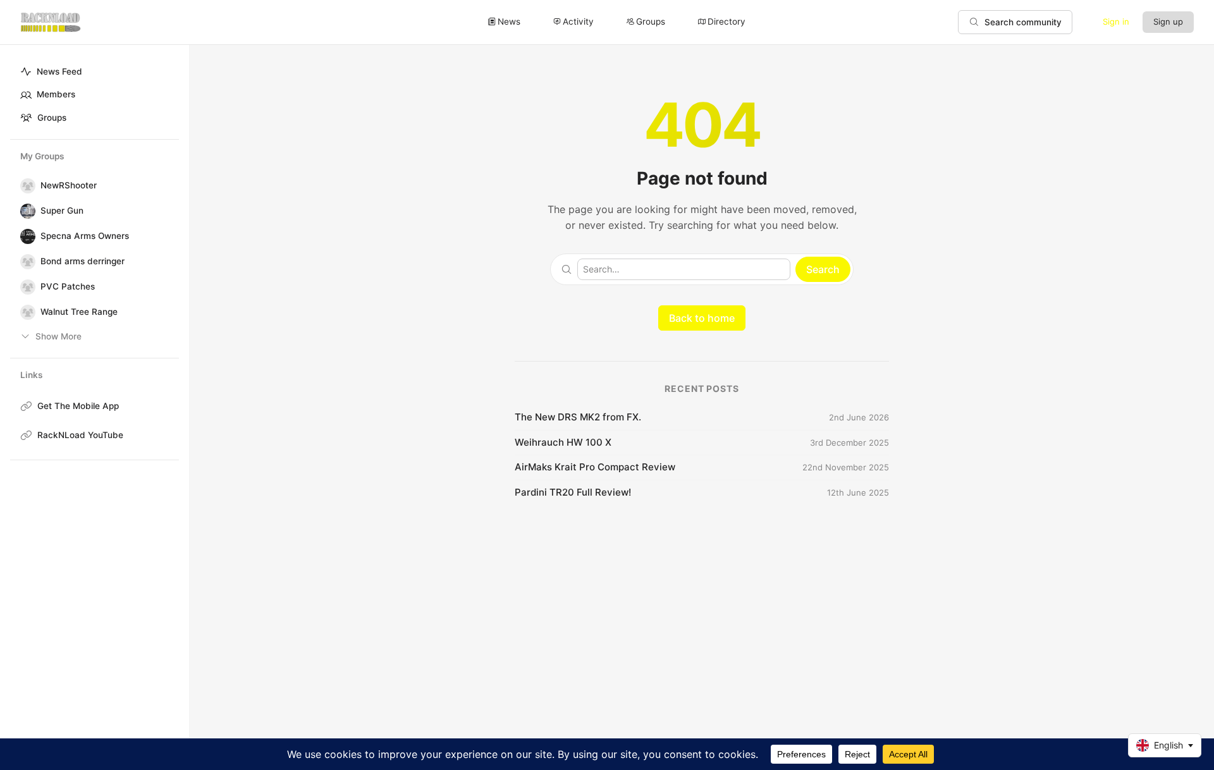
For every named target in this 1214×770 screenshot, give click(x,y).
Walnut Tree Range (79, 312)
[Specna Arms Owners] (25, 236)
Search (823, 269)
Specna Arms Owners (84, 236)
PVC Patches (67, 286)
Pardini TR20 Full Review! (573, 492)
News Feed (59, 71)
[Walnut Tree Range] (25, 312)
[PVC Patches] (25, 287)
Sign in (1116, 21)
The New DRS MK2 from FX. (578, 417)
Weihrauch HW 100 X (563, 442)
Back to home (702, 318)
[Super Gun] (25, 211)
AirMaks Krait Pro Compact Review (595, 467)
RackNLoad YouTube (80, 435)
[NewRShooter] (25, 186)
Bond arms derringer (82, 261)
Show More (58, 336)
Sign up (1168, 21)
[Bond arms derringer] (25, 261)
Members (56, 94)
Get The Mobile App (78, 406)
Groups (51, 118)
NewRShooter (68, 185)
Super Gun (61, 210)
